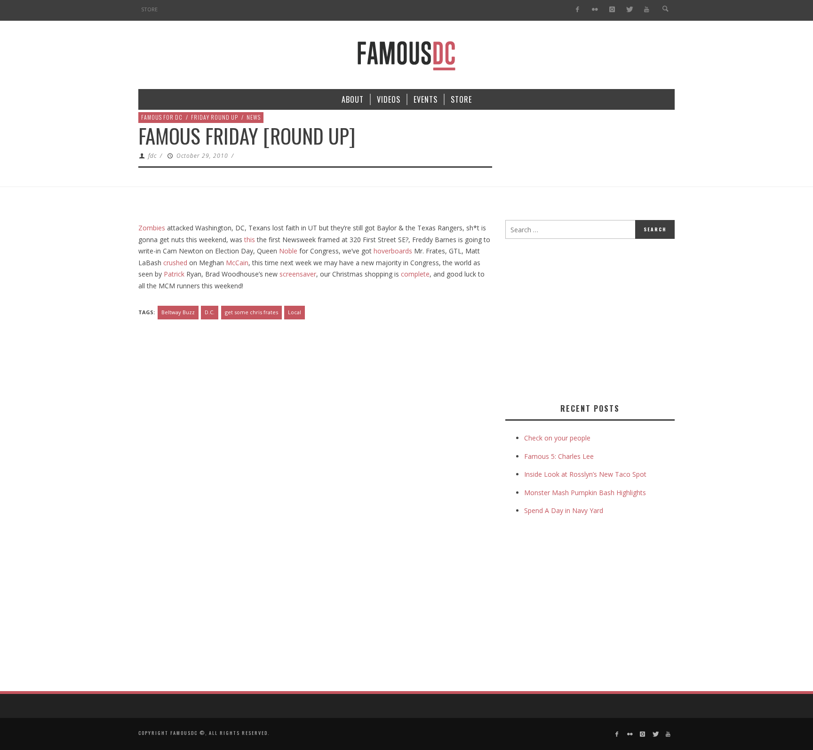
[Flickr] (595, 9)
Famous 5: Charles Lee (559, 456)
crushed (176, 262)
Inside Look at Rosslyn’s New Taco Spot (585, 474)
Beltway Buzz (178, 312)
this (249, 239)
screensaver (297, 273)
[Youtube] (646, 9)
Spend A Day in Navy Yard (563, 510)
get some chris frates (251, 312)
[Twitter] (629, 9)
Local (294, 312)
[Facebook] (577, 9)
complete (415, 273)
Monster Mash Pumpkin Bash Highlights (585, 492)
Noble (288, 250)
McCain (237, 262)
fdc (152, 156)
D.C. (210, 312)
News (254, 117)
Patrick (175, 273)
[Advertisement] (584, 319)
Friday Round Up (214, 117)
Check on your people (558, 437)
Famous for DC (162, 117)
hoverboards (393, 250)
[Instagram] (612, 9)
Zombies (151, 227)
